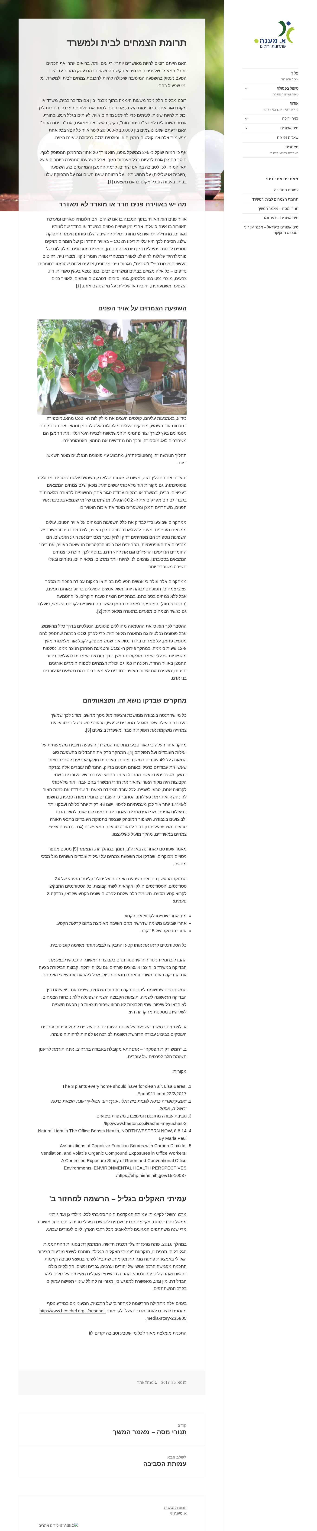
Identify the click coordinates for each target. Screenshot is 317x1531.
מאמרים (284, 150)
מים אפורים (289, 128)
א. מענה (180, 1513)
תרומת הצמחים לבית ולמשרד (275, 199)
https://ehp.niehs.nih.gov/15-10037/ (151, 1175)
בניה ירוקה (290, 119)
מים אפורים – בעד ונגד (280, 218)
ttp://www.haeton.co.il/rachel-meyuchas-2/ (145, 1123)
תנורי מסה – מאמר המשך (278, 209)
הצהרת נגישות (175, 1508)
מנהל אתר (145, 1382)
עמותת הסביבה (286, 190)
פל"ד (289, 76)
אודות (280, 106)
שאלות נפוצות (287, 138)
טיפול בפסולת (285, 91)
